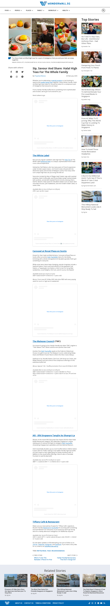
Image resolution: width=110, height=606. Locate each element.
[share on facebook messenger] (22, 76)
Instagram (48, 544)
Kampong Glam (46, 161)
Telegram (41, 544)
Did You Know (41, 551)
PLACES (28, 10)
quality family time (47, 82)
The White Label (41, 155)
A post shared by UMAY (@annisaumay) (55, 514)
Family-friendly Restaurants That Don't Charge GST (66, 557)
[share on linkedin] (16, 72)
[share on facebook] (11, 72)
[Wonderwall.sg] (55, 3)
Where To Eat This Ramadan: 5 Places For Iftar (43, 557)
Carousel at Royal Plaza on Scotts (50, 251)
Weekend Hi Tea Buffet (50, 528)
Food (49, 551)
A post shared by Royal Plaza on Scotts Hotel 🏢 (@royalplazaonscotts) (55, 243)
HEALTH (65, 10)
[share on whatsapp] (16, 76)
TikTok (35, 544)
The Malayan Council (43, 341)
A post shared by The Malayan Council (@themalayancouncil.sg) (55, 333)
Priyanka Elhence (40, 76)
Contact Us (28, 603)
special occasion (57, 80)
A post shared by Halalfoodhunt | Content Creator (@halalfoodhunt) (55, 428)
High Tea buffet (46, 351)
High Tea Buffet (52, 257)
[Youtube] (101, 603)
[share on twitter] (22, 72)
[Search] (103, 10)
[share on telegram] (11, 76)
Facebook (58, 544)
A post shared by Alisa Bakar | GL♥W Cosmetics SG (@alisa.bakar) (55, 148)
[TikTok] (89, 603)
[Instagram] (92, 603)
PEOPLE (17, 10)
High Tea (68, 160)
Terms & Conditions (43, 603)
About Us (18, 603)
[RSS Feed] (104, 603)
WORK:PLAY (52, 10)
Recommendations (58, 551)
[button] (8, 10)
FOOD (7, 10)
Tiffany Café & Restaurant (46, 521)
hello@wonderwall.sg (51, 546)
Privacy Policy (58, 603)
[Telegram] (98, 603)
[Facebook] (95, 603)
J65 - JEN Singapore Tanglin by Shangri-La (54, 435)
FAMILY (39, 10)
